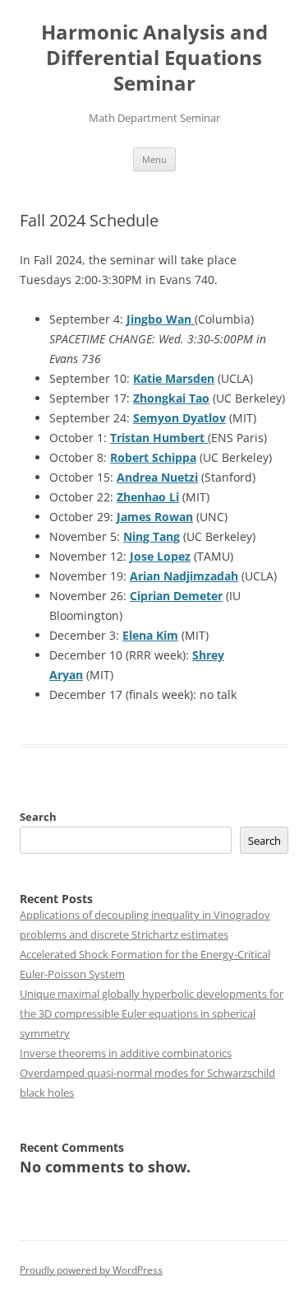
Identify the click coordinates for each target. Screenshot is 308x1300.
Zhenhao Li (148, 497)
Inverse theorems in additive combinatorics (126, 1053)
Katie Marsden (173, 378)
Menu (154, 159)
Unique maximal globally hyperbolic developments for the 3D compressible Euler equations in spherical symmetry (151, 1013)
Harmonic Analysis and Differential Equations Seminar (154, 58)
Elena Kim (150, 635)
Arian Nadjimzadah (184, 576)
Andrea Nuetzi (157, 477)
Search (38, 816)
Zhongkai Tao (171, 398)
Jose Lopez (160, 556)
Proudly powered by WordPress (91, 1270)
